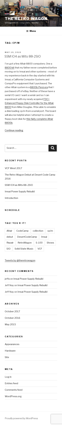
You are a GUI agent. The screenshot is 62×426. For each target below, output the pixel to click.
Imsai (44, 236)
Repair (10, 242)
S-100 (39, 242)
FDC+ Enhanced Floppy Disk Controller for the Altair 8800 (29, 103)
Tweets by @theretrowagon (20, 260)
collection (38, 230)
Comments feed (13, 389)
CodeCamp (22, 230)
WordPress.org (13, 396)
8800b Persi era (39, 87)
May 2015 (10, 324)
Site (7, 357)
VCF (40, 248)
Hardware (10, 350)
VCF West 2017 (13, 168)
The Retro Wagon (26, 18)
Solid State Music (24, 248)
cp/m (50, 230)
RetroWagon (25, 242)
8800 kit (9, 67)
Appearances (12, 344)
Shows (50, 242)
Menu (33, 31)
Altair (9, 230)
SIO (8, 248)
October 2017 (12, 311)
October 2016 (12, 318)
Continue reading (14, 130)
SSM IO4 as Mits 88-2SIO (22, 56)
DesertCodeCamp (27, 236)
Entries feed (11, 383)
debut (10, 236)
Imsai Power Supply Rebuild (20, 191)
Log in (8, 376)
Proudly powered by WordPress (21, 418)
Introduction (11, 198)
